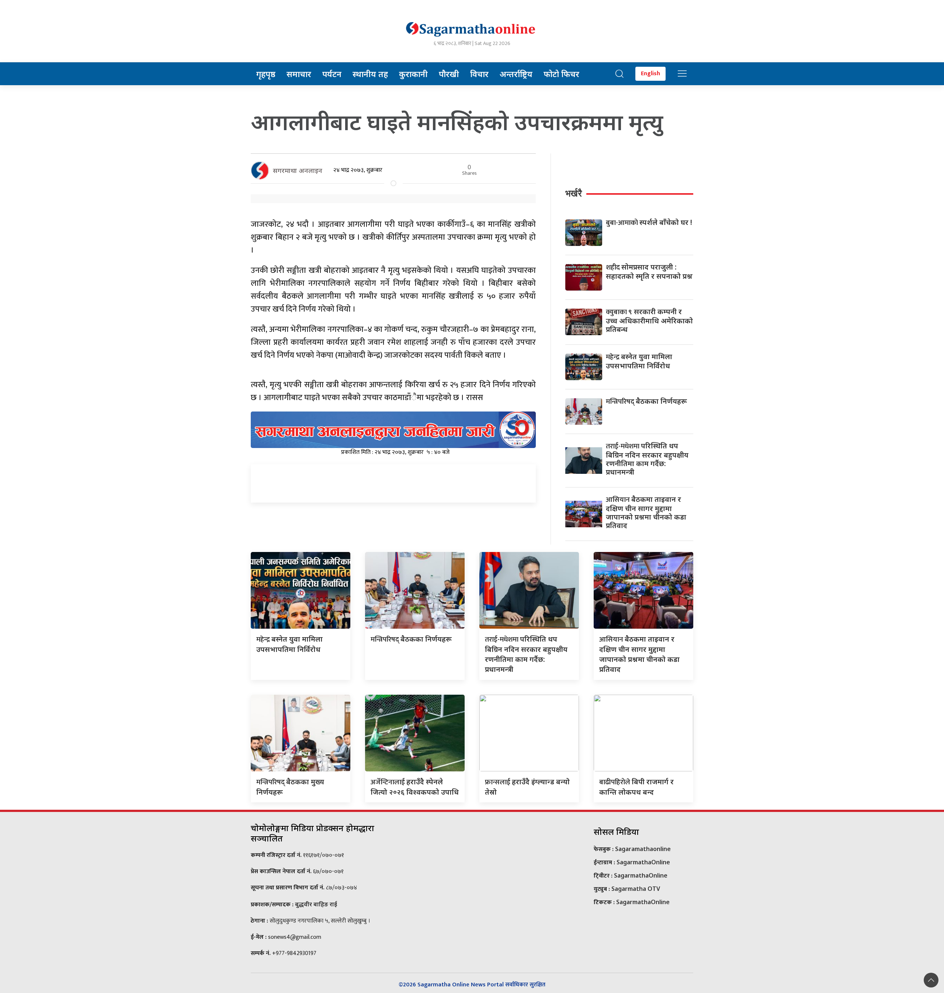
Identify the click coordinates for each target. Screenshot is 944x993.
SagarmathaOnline (643, 862)
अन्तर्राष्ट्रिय (516, 73)
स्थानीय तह (370, 73)
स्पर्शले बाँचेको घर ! (649, 222)
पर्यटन (331, 73)
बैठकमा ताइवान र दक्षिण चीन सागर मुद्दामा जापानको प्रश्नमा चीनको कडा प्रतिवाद (646, 512)
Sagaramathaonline (643, 849)
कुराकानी (413, 73)
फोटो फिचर (561, 73)
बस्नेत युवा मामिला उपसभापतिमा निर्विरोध (639, 361)
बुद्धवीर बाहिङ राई (316, 904)
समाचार (299, 73)
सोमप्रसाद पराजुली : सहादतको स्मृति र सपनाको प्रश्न (649, 271)
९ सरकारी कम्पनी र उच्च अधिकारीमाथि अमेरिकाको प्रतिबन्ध (649, 320)
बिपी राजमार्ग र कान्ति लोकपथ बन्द (636, 787)
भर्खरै (573, 193)
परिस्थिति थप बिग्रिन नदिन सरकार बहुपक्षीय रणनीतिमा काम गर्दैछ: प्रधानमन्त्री (647, 459)
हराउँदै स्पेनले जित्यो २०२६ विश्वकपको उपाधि (415, 787)
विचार (479, 73)
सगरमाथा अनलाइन (297, 170)
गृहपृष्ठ (265, 73)
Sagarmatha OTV (635, 889)
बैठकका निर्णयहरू (646, 401)
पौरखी (449, 73)
